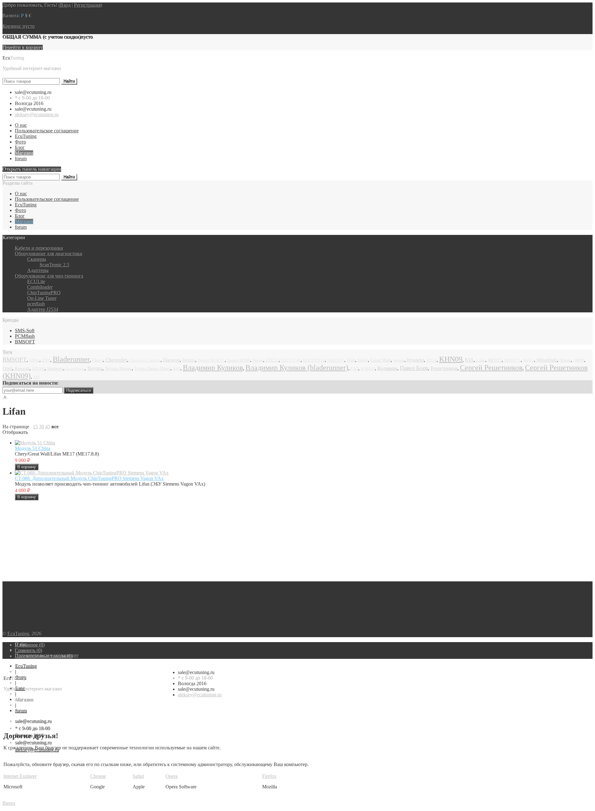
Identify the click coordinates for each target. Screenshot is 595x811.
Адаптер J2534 (42, 309)
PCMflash (25, 336)
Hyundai (415, 360)
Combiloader (40, 287)
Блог (20, 147)
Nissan (565, 360)
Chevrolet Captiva (145, 360)
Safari (138, 776)
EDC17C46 (291, 360)
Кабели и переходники (39, 248)
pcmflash (36, 303)
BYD (46, 360)
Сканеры (36, 259)
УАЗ (36, 377)
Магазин (24, 153)
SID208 (38, 369)
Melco (528, 360)
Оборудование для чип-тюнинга (49, 276)
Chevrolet (116, 360)
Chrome (98, 776)
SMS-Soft (24, 330)
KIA (469, 360)
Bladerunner (71, 359)
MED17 (495, 360)
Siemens (55, 368)
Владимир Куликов (213, 368)
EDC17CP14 (314, 360)
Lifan (480, 360)
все (55, 426)
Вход (65, 5)
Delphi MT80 (238, 360)
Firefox (269, 776)
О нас (21, 125)
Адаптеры (38, 270)
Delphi (188, 360)
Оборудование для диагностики (48, 253)
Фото (20, 141)
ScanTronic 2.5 (54, 264)
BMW (34, 360)
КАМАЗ (368, 368)
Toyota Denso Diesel (152, 368)
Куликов (387, 368)
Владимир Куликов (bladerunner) (296, 368)
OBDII (578, 360)
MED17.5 (512, 360)
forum (21, 158)
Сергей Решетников (491, 368)
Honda (398, 360)
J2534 (431, 360)
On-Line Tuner (42, 298)
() (30, 644)
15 (35, 426)
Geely (363, 360)
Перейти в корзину (22, 47)
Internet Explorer (20, 776)
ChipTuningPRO (44, 292)
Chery (97, 360)
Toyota (94, 368)
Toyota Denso (118, 368)
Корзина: (18, 26)
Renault (22, 368)
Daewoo (171, 360)
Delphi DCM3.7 (211, 360)
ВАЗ (176, 368)
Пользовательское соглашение (47, 130)
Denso (258, 360)
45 (47, 426)
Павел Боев (414, 368)
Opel (7, 368)
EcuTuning (26, 136)
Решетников (443, 368)
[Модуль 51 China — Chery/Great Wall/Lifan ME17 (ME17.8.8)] (35, 442)
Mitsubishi (546, 360)
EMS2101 (335, 360)
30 (41, 426)
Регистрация (87, 5)
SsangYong (75, 369)
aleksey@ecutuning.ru (37, 114)
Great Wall (380, 360)
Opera (171, 776)
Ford (351, 360)
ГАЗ (354, 368)
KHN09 (450, 359)
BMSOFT (25, 341)
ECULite (36, 281)
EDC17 (272, 360)
